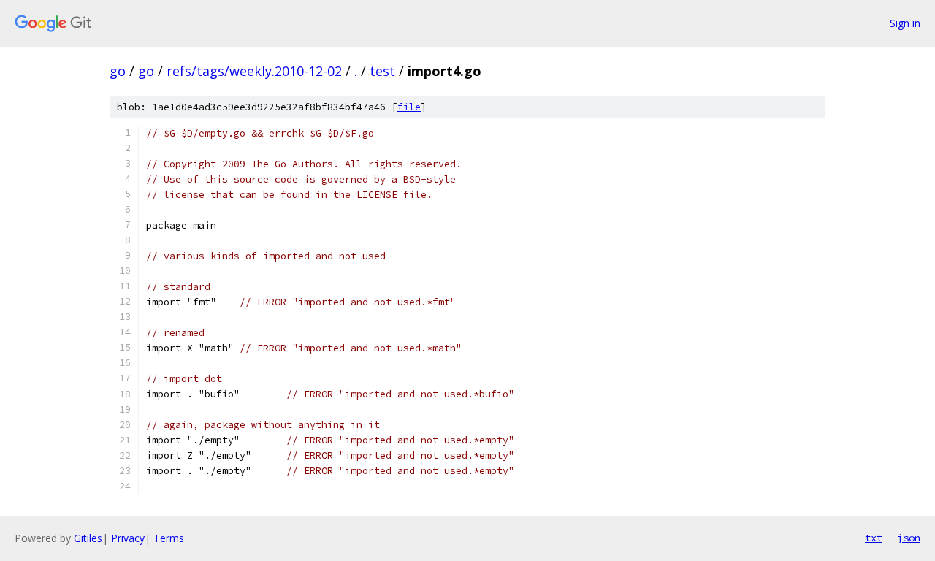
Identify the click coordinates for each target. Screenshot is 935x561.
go (118, 71)
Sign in (905, 23)
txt (873, 537)
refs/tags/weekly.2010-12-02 (254, 71)
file (409, 107)
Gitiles (88, 538)
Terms (168, 538)
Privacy (128, 538)
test (382, 71)
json (908, 537)
